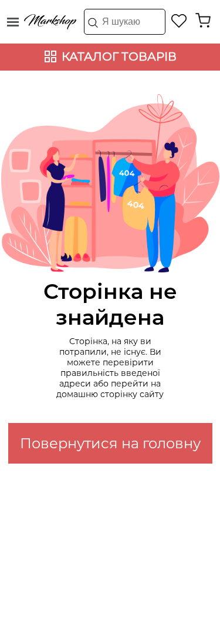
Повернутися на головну (110, 443)
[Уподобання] (179, 20)
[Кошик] (203, 20)
